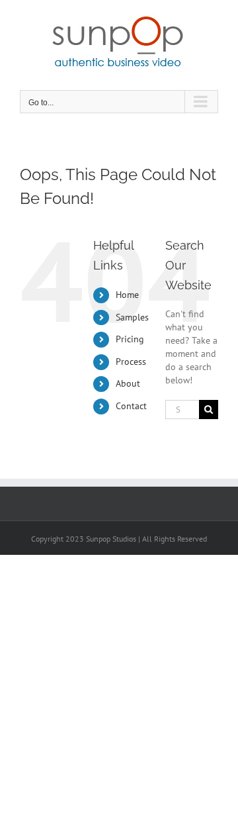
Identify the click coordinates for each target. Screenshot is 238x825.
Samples (132, 317)
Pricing (130, 339)
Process (131, 361)
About (128, 383)
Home (127, 295)
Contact (131, 406)
